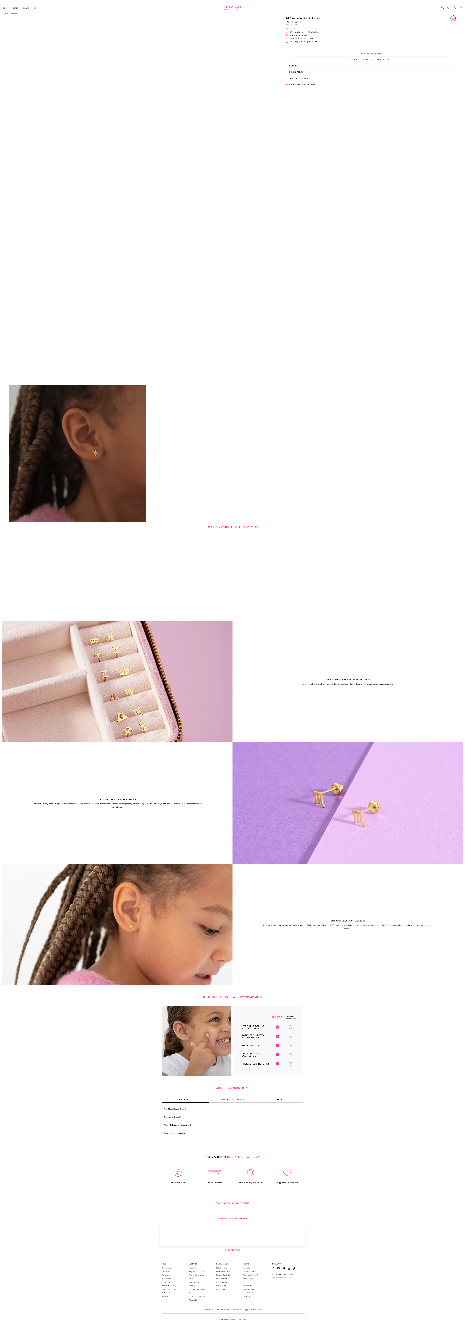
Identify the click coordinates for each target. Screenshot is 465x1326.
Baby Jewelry (166, 1268)
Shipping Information (196, 1271)
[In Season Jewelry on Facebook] (273, 1268)
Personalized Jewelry (169, 1286)
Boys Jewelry (166, 1279)
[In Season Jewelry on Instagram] (289, 1268)
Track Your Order (195, 1282)
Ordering (185, 1099)
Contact (280, 1099)
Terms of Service (236, 1309)
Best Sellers (166, 1296)
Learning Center (249, 1289)
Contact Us (192, 1268)
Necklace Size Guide (223, 1275)
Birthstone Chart (221, 1268)
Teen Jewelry (166, 1275)
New (36, 8)
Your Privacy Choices (255, 1309)
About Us (246, 1268)
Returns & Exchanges (196, 1275)
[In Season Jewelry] (232, 8)
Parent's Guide (248, 1293)
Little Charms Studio (169, 1289)
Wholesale (246, 1296)
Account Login (194, 1293)
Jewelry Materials (222, 1282)
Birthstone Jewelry (168, 1293)
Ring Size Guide (221, 1279)
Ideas (245, 1282)
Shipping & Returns (232, 1099)
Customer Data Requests (197, 1289)
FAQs (191, 1279)
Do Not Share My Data (197, 1296)
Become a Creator (249, 1271)
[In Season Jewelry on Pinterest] (283, 1268)
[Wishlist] (448, 7)
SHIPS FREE (355, 59)
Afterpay (192, 1286)
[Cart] (461, 7)
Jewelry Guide (248, 1286)
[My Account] (454, 7)
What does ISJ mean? (250, 1275)
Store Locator (248, 1279)
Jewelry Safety (221, 1286)
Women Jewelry (167, 1282)
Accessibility (193, 1300)
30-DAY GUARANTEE (384, 59)
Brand (26, 8)
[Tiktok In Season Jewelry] (294, 1268)
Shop (5, 8)
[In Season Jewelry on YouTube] (278, 1268)
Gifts (15, 8)
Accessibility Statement (222, 1309)
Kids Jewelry (166, 1271)
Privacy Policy (209, 1309)
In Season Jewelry (228, 1319)
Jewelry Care (220, 1289)
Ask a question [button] (232, 1250)
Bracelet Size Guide (223, 1271)
